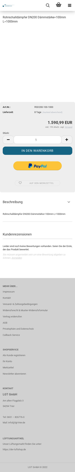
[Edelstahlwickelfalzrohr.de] (7, 5)
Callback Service (11, 335)
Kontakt (7, 298)
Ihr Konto (7, 361)
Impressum (9, 291)
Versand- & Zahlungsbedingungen (20, 304)
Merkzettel (8, 367)
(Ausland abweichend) (52, 112)
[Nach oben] (65, 466)
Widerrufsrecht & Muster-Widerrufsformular (25, 310)
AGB (5, 322)
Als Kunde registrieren (14, 355)
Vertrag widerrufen (12, 316)
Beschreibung (13, 202)
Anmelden (16, 257)
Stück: (6, 133)
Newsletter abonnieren (14, 373)
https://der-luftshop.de (14, 449)
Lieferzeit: (8, 112)
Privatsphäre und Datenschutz (18, 328)
